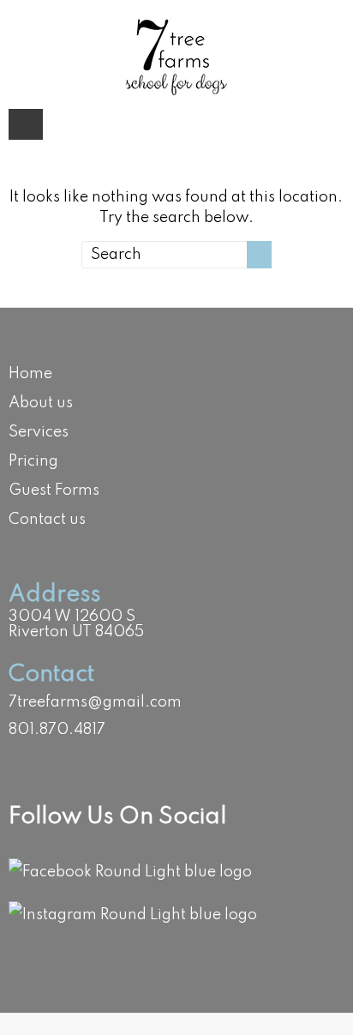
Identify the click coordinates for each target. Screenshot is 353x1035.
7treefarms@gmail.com (95, 702)
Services (39, 432)
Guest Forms (54, 490)
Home (30, 374)
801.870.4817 (57, 729)
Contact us (47, 519)
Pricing (33, 461)
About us (41, 403)
